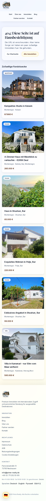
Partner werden (19, 18)
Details (41, 479)
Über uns (18, 14)
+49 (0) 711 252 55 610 (10, 475)
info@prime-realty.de (10, 473)
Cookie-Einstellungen (10, 455)
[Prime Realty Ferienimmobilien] (22, 5)
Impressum (6, 442)
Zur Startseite (12, 54)
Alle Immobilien (30, 54)
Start (10, 14)
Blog (35, 14)
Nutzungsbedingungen (11, 451)
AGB (3, 448)
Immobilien (27, 14)
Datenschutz (7, 445)
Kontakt (30, 18)
